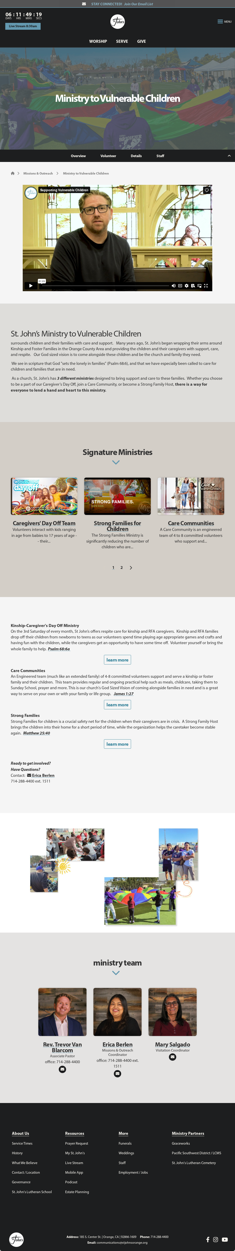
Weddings (126, 1153)
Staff (160, 155)
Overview (78, 155)
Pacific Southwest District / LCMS (196, 1153)
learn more (117, 660)
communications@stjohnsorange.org (122, 1243)
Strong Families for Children (117, 526)
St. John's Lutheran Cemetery (194, 1163)
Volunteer (108, 155)
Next (130, 567)
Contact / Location (26, 1172)
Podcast (71, 1182)
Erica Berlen (43, 775)
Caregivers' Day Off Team (44, 523)
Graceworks (181, 1143)
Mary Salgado (172, 1044)
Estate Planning (77, 1192)
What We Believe (24, 1163)
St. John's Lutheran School (32, 1192)
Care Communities (191, 523)
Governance (21, 1182)
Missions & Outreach (38, 173)
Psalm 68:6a (59, 648)
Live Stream (74, 1163)
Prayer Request (76, 1143)
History (17, 1153)
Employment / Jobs (133, 1172)
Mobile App (74, 1172)
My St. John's (75, 1153)
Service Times (22, 1143)
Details (136, 155)
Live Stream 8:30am (23, 26)
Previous (104, 567)
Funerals (125, 1143)
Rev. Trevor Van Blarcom (62, 1047)
